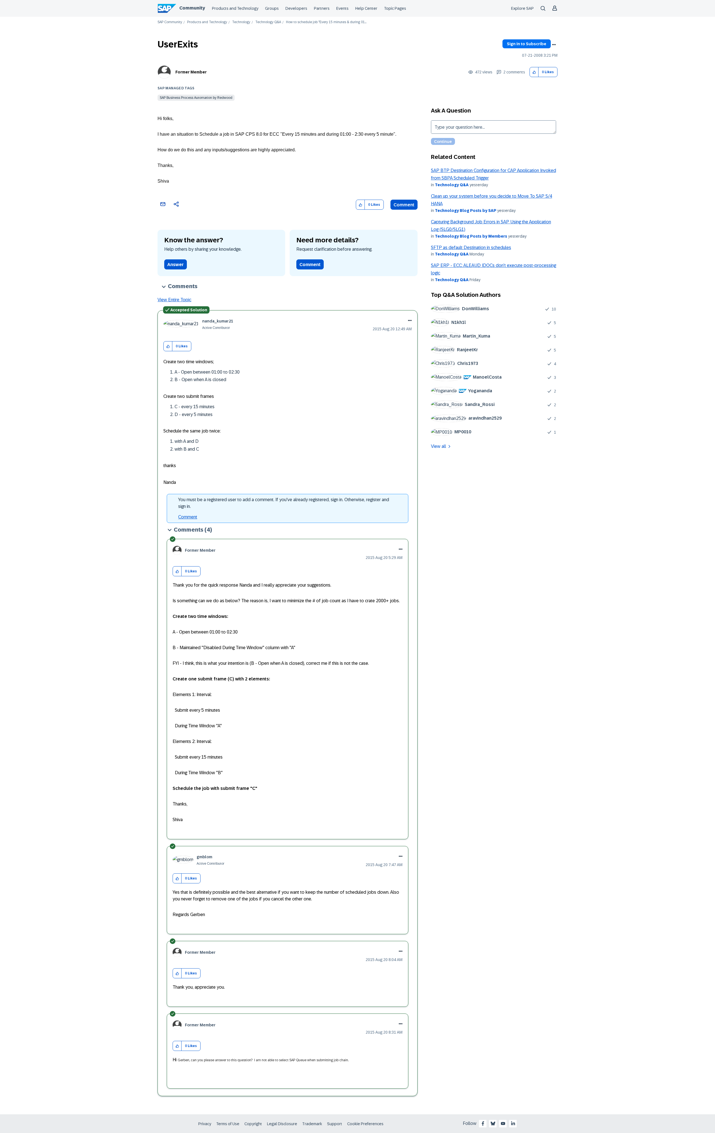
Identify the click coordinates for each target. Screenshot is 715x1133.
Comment (404, 204)
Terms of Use (227, 1124)
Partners (322, 8)
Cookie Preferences (365, 1124)
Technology (241, 22)
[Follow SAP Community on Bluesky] (493, 1123)
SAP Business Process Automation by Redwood (196, 98)
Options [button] (554, 44)
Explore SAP (522, 8)
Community (192, 8)
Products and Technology (235, 8)
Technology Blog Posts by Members (471, 236)
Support (334, 1124)
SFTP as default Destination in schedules (471, 247)
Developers (296, 8)
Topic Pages (395, 8)
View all (438, 446)
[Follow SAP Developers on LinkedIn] (513, 1123)
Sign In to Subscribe (526, 44)
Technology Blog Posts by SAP (465, 210)
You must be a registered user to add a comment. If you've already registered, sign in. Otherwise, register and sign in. (283, 503)
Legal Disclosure (282, 1124)
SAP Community (170, 22)
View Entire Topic (174, 299)
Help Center (366, 8)
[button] (534, 72)
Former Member (191, 72)
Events (342, 8)
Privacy (204, 1124)
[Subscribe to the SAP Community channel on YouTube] (503, 1123)
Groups (272, 8)
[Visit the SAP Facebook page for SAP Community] (483, 1123)
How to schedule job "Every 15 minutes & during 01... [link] (326, 22)
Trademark (312, 1124)
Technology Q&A (268, 22)
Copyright (253, 1124)
